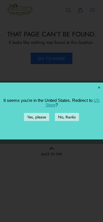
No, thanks (67, 117)
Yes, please (36, 117)
